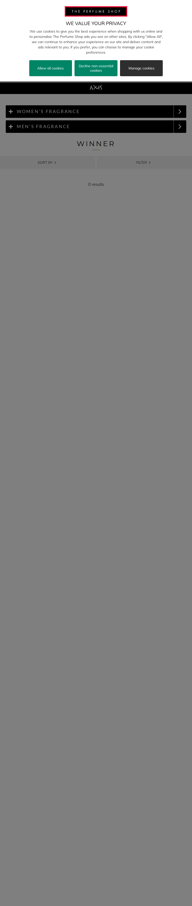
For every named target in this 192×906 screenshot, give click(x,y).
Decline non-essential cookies (96, 68)
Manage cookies (141, 68)
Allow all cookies (50, 68)
